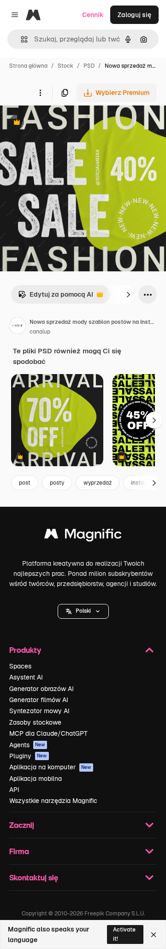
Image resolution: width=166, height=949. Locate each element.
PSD (89, 66)
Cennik (93, 15)
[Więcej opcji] (40, 92)
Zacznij (21, 825)
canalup (40, 331)
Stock (65, 66)
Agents (27, 745)
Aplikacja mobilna (35, 778)
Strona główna (28, 66)
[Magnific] (83, 536)
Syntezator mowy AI (39, 711)
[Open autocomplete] (20, 39)
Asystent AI (26, 677)
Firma (19, 851)
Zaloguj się (134, 15)
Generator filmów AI (38, 700)
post (24, 482)
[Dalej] (128, 294)
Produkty (25, 650)
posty (57, 482)
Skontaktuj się (33, 877)
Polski (83, 611)
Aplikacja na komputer (50, 767)
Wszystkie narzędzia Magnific (53, 801)
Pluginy (28, 756)
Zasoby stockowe (35, 722)
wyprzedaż (97, 482)
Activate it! (124, 934)
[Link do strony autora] (17, 327)
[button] (83, 611)
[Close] (153, 934)
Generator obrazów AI (41, 689)
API (14, 789)
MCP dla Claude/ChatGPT (48, 733)
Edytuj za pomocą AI (55, 297)
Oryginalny (63, 123)
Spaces (20, 666)
